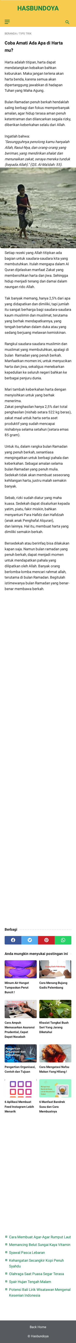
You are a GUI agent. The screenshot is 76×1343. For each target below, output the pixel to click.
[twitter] (29, 940)
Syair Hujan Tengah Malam (30, 1282)
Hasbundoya (38, 8)
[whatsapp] (63, 940)
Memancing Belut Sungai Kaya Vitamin (39, 1245)
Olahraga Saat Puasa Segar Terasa (36, 1274)
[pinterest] (46, 940)
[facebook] (13, 940)
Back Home (38, 1327)
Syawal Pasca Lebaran (27, 1252)
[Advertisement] (38, 759)
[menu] (7, 22)
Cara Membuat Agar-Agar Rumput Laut (40, 1237)
